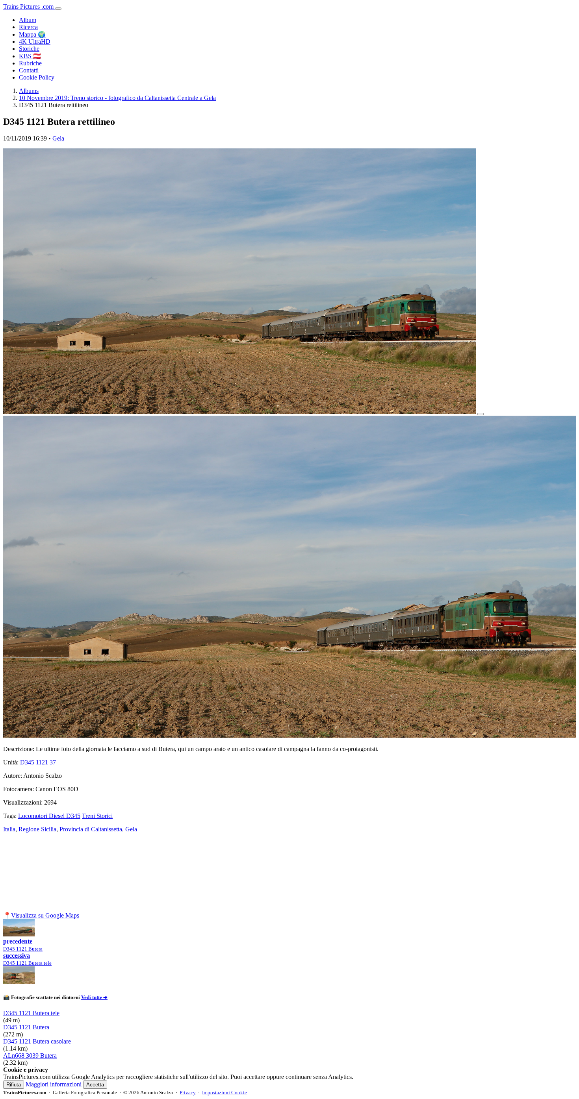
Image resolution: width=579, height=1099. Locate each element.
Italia (9, 829)
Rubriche (30, 63)
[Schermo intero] (480, 414)
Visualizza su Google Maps (45, 915)
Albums (29, 90)
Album (27, 20)
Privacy (188, 1092)
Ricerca (28, 27)
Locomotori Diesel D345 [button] (49, 815)
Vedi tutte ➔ (94, 997)
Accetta (95, 1085)
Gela (58, 138)
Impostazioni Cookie (224, 1092)
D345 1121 (38, 762)
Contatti (29, 70)
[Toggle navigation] (58, 8)
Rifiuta (13, 1085)
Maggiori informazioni (54, 1084)
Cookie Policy (36, 77)
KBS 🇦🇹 (30, 56)
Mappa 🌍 (32, 34)
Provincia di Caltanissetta (90, 829)
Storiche (29, 48)
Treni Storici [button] (97, 815)
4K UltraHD (34, 41)
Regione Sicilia (37, 829)
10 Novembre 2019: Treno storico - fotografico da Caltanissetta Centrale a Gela (117, 97)
